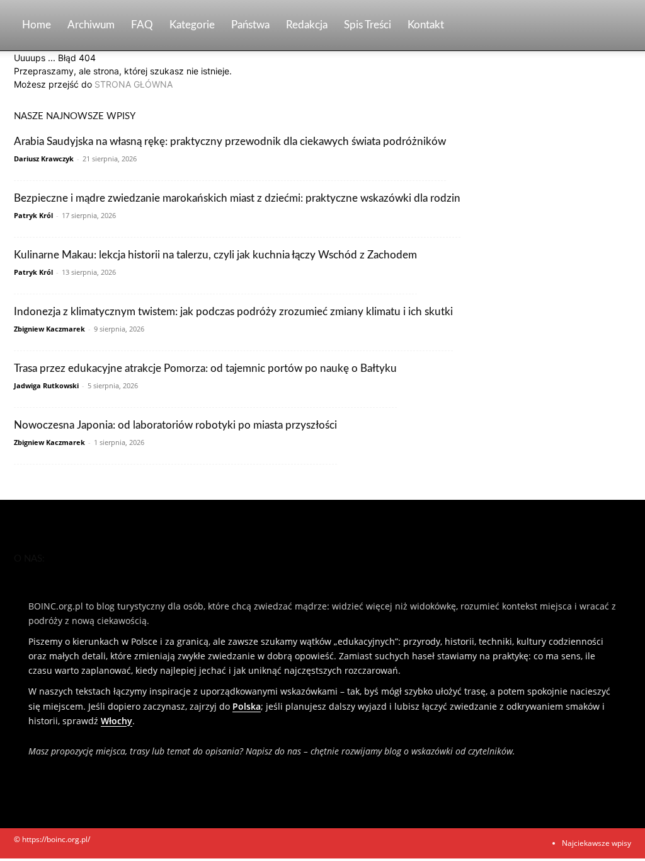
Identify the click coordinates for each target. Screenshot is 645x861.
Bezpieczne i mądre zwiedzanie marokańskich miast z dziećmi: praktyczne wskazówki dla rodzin (237, 198)
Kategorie (192, 25)
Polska (246, 706)
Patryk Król (33, 215)
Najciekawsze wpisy (596, 843)
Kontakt (426, 25)
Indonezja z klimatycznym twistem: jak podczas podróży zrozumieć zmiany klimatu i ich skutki (233, 311)
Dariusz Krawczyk (44, 158)
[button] (616, 26)
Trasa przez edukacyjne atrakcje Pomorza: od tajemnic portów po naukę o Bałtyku (205, 368)
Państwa (250, 25)
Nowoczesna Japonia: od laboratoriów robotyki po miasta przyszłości (175, 425)
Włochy (116, 721)
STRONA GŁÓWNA (133, 84)
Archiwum (91, 25)
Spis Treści (367, 25)
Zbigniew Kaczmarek (49, 328)
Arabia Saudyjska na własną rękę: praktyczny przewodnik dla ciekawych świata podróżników (230, 141)
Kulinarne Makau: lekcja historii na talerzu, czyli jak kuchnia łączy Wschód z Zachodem (215, 255)
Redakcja (307, 25)
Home (36, 25)
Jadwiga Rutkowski (46, 385)
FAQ (142, 25)
